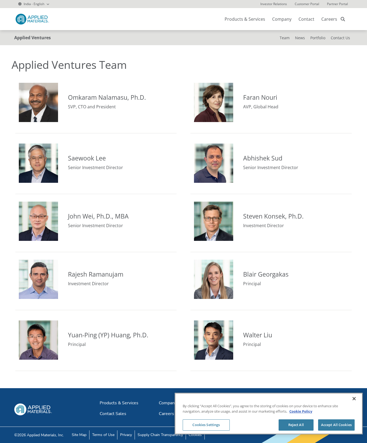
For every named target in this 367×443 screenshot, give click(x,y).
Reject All (296, 424)
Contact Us (340, 37)
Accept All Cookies (336, 424)
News (300, 37)
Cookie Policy (300, 411)
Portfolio (317, 37)
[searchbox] (343, 19)
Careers (329, 19)
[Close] (354, 399)
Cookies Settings (206, 424)
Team (285, 37)
